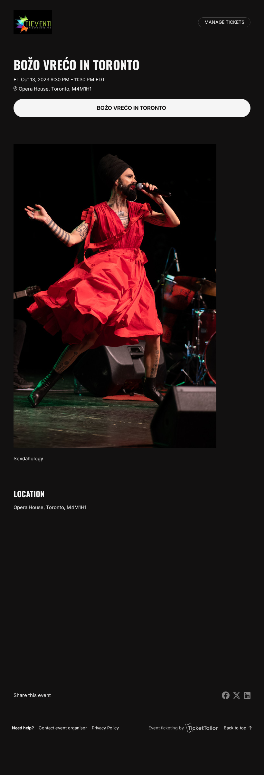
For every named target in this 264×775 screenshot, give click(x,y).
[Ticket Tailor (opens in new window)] (201, 728)
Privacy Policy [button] (105, 727)
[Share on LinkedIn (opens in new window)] (247, 695)
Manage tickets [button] (224, 22)
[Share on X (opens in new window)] (236, 695)
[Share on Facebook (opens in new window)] (226, 695)
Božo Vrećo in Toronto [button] (132, 108)
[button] (63, 727)
